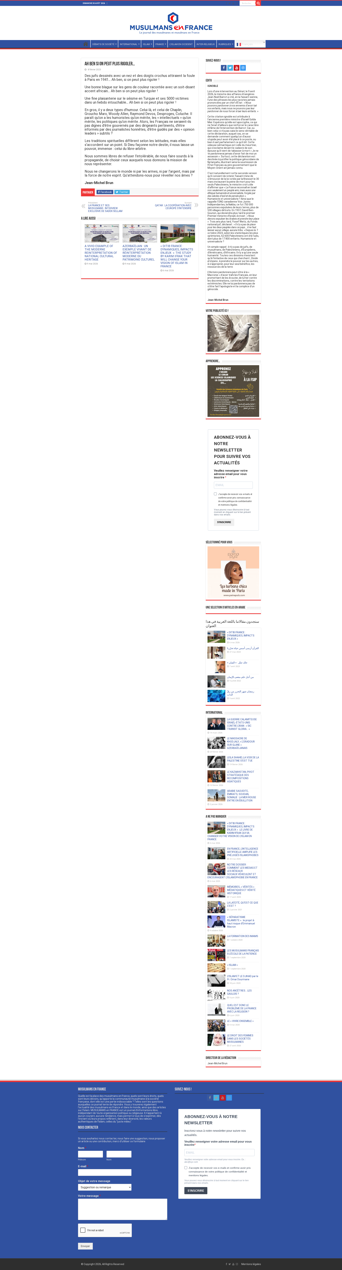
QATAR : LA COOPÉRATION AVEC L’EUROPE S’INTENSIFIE (173, 206)
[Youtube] (233, 3)
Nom (82, 1148)
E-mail (83, 1166)
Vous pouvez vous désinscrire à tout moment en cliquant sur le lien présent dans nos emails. (232, 512)
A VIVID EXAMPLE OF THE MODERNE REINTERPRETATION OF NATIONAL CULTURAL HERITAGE (101, 252)
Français (247, 44)
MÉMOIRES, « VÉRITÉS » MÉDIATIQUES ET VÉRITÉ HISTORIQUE (241, 890)
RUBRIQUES (225, 44)
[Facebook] (226, 3)
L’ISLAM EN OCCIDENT (181, 44)
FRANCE (160, 44)
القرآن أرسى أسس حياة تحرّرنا (243, 648)
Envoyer (85, 1246)
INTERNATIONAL (128, 44)
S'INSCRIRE (224, 522)
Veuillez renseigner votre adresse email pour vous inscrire (231, 474)
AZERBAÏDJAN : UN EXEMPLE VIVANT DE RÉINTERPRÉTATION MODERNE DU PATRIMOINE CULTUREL (139, 252)
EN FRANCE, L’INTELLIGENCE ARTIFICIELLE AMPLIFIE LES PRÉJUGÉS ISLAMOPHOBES (242, 852)
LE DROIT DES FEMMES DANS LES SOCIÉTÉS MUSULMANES (240, 1038)
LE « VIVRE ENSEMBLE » (240, 1021)
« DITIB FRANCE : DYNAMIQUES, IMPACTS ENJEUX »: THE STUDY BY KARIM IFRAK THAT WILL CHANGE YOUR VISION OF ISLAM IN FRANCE (176, 256)
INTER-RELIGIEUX (206, 44)
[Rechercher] (258, 3)
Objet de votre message (94, 1181)
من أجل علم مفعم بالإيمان (240, 677)
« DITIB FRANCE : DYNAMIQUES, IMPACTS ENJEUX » (240, 635)
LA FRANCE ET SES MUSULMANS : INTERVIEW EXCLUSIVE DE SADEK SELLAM (105, 207)
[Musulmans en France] (171, 22)
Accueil (85, 44)
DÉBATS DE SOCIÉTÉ (103, 44)
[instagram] (236, 3)
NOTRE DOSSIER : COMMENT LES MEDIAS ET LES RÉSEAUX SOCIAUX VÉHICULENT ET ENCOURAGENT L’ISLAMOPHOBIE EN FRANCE (233, 871)
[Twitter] (229, 3)
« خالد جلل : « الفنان (237, 662)
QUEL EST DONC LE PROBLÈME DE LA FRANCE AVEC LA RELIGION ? (241, 1008)
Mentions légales (251, 1264)
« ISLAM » (232, 965)
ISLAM (146, 44)
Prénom (82, 1159)
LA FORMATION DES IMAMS (242, 936)
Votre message (89, 1196)
